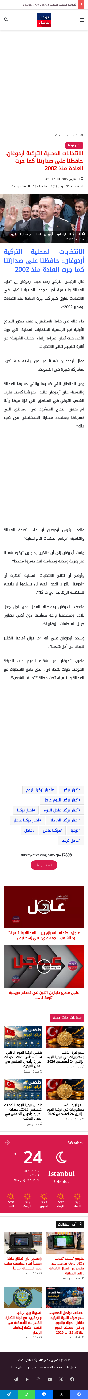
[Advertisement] (44, 79)
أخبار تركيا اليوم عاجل (61, 800)
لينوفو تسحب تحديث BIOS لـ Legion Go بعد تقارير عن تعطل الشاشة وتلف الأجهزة (66, 1266)
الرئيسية (74, 135)
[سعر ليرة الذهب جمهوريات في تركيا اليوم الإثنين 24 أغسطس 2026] (65, 1037)
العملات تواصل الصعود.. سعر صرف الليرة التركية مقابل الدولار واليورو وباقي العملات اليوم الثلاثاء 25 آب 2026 (66, 1323)
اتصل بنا (71, 1367)
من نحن (31, 1367)
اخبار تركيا (25, 810)
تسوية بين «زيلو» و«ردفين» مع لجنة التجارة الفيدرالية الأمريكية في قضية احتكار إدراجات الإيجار (23, 1323)
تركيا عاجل (51, 830)
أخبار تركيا (60, 135)
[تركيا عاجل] (44, 20)
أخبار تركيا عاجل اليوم (61, 810)
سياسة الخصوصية (51, 1367)
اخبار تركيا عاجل (26, 820)
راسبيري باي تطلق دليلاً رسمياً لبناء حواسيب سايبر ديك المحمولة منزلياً (23, 1263)
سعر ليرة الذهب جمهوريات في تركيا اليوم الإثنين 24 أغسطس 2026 (65, 1057)
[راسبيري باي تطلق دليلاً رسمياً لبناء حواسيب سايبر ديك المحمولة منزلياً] (23, 1243)
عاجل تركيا (70, 840)
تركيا (75, 830)
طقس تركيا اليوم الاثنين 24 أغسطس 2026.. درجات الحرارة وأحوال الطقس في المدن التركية (23, 1059)
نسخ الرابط (44, 865)
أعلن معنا (17, 1367)
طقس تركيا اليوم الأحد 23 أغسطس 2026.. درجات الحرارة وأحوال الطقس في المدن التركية (23, 1112)
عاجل (28, 830)
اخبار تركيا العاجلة (64, 820)
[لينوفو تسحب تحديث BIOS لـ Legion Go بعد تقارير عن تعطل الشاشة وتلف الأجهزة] (65, 1243)
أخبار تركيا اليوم (39, 790)
